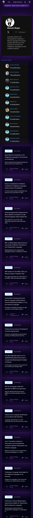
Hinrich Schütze (14, 72)
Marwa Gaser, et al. (14, 228)
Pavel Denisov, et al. (14, 283)
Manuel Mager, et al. (14, 169)
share (26, 169)
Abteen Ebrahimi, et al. (15, 314)
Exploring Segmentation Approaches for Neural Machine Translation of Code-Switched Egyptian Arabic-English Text (16, 215)
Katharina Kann (14, 87)
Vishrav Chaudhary (15, 116)
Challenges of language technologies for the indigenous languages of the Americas (16, 474)
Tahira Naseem (14, 131)
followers (21, 32)
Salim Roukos (14, 123)
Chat (9, 2)
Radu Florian (13, 94)
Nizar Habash (14, 109)
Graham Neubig (14, 65)
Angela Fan (13, 101)
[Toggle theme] (25, 2)
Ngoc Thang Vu (14, 79)
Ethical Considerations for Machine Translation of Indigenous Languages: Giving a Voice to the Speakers (15, 186)
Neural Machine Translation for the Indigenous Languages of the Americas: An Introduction (16, 157)
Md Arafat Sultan (15, 138)
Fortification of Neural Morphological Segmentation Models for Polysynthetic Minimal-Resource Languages (16, 503)
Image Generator (17, 2)
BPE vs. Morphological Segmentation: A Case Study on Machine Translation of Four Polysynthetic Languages (16, 245)
